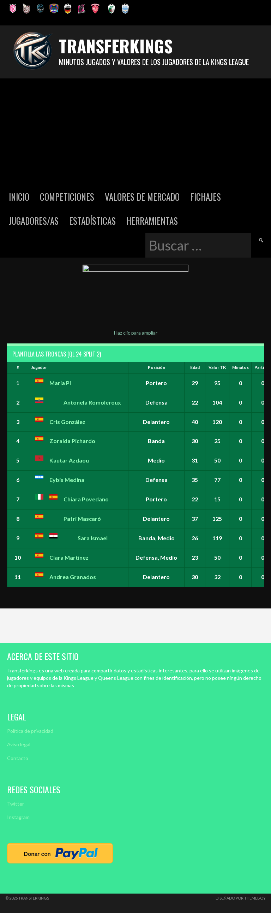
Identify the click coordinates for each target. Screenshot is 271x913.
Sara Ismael (93, 538)
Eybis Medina (66, 479)
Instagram (18, 817)
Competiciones (67, 196)
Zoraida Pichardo (72, 440)
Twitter (15, 804)
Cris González (67, 421)
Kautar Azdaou (69, 460)
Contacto (17, 758)
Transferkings (116, 45)
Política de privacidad (30, 731)
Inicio (19, 196)
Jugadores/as (34, 220)
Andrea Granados (72, 576)
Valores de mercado (142, 196)
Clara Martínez (69, 557)
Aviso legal (18, 744)
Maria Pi (60, 382)
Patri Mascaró (82, 518)
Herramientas (152, 220)
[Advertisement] (135, 131)
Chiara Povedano (86, 499)
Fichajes (205, 196)
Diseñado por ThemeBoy (241, 898)
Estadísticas (92, 220)
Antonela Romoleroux (92, 402)
